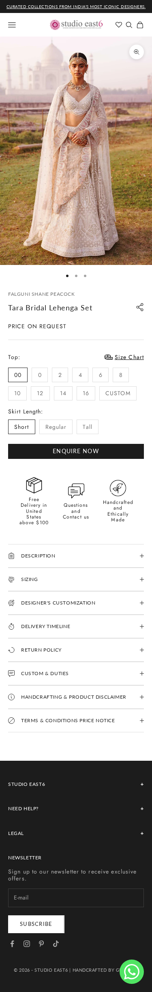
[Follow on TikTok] (56, 944)
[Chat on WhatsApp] (132, 972)
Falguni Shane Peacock (41, 294)
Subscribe (36, 924)
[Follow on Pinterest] (41, 944)
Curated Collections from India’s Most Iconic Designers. (76, 6)
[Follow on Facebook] (12, 944)
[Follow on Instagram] (27, 944)
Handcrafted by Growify (105, 970)
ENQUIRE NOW (76, 451)
